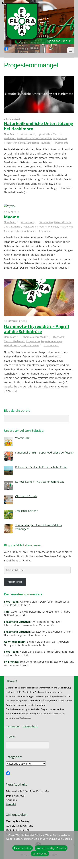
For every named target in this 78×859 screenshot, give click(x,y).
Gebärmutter (46, 222)
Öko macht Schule (26, 496)
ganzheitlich (45, 134)
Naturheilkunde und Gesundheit (34, 138)
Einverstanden (22, 848)
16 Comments (51, 345)
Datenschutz (30, 726)
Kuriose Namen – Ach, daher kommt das (39, 481)
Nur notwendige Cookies (51, 848)
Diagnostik (59, 337)
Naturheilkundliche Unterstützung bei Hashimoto (38, 126)
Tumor (30, 231)
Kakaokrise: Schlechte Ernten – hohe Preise (41, 467)
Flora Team (10, 134)
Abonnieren (15, 581)
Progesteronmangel (14, 142)
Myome (11, 217)
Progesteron (60, 138)
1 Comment (45, 231)
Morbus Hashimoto (14, 341)
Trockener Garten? (26, 510)
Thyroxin (45, 142)
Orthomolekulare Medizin (34, 337)
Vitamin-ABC (22, 438)
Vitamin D (33, 345)
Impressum (13, 726)
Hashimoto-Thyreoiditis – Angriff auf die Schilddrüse (36, 328)
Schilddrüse (32, 142)
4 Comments (61, 142)
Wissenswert (27, 134)
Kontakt (11, 804)
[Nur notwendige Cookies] (73, 845)
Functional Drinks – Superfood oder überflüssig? (44, 452)
